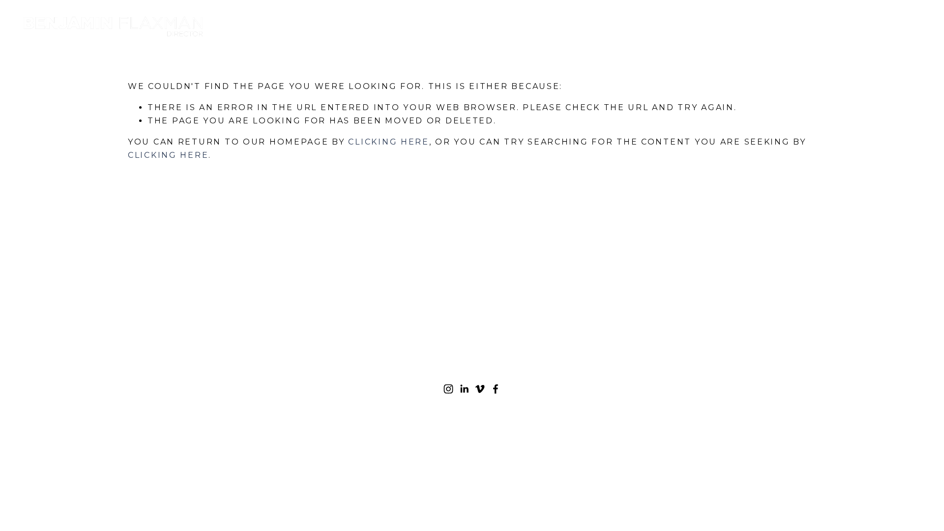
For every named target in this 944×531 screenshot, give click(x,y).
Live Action (817, 26)
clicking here (388, 142)
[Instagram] (448, 389)
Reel (651, 26)
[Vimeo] (480, 389)
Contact (901, 26)
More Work (724, 26)
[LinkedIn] (464, 389)
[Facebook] (496, 389)
